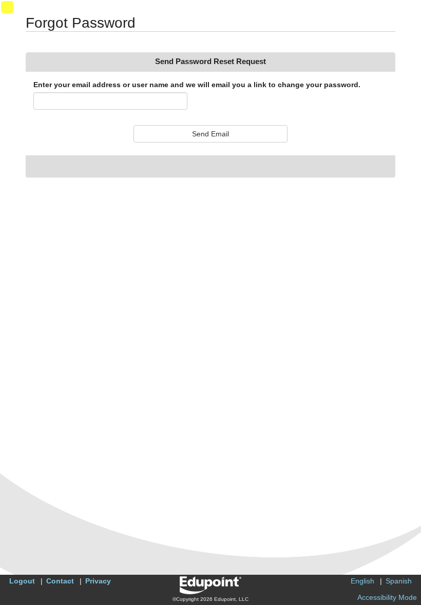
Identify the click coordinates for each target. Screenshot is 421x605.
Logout (22, 581)
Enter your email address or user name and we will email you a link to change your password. (196, 84)
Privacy (98, 581)
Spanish (399, 581)
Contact (60, 581)
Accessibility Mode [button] (387, 597)
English (362, 581)
